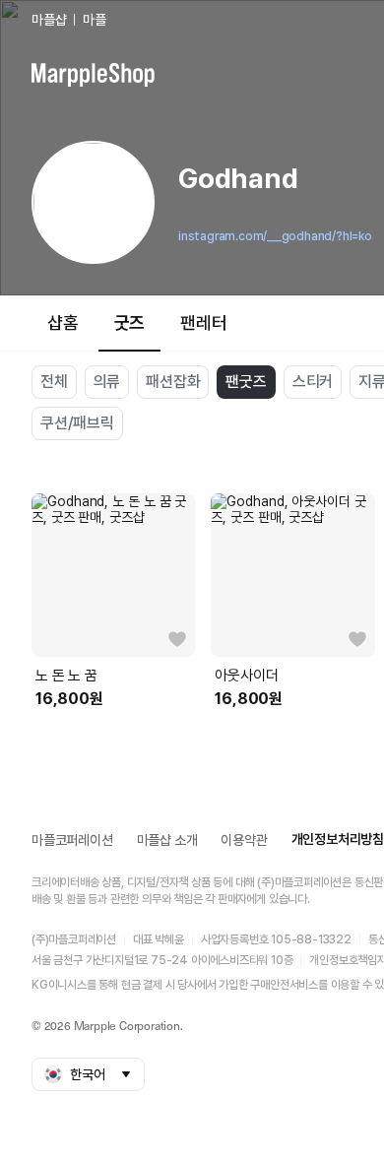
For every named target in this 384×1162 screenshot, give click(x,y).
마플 (94, 20)
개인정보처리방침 (337, 839)
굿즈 (130, 322)
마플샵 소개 (167, 840)
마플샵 (49, 20)
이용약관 (244, 840)
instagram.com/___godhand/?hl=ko (275, 236)
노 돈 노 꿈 (66, 675)
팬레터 (203, 322)
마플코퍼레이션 (72, 840)
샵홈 (63, 322)
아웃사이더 (246, 675)
